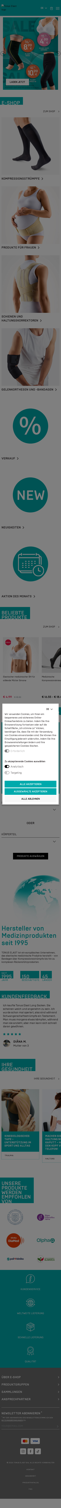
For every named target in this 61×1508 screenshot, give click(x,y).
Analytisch (17, 766)
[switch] (7, 766)
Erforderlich (18, 751)
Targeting (16, 772)
